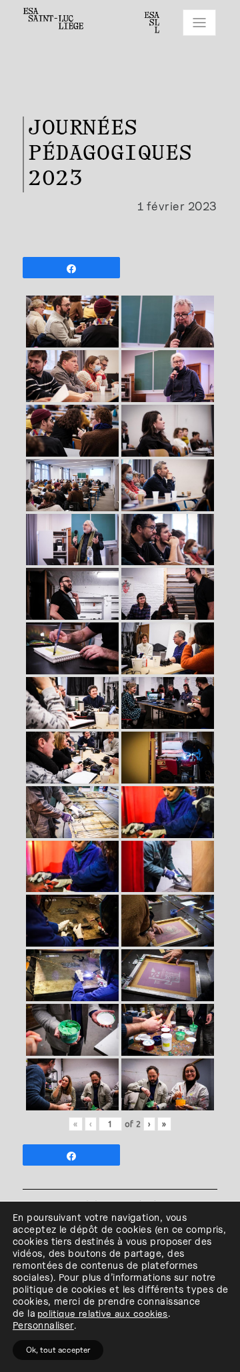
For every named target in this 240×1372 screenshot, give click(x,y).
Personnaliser (43, 1325)
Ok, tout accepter (58, 1350)
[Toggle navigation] (199, 22)
